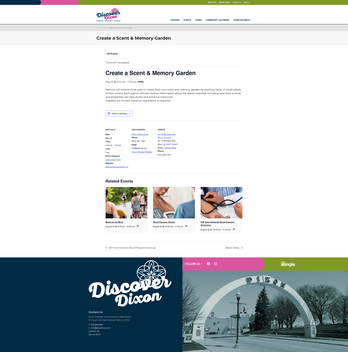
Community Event (113, 159)
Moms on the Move (114, 222)
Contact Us (94, 331)
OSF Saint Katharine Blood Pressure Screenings (132, 247)
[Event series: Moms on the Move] (138, 226)
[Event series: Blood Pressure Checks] (186, 226)
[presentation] (126, 202)
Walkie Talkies (233, 247)
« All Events (111, 53)
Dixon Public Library (140, 134)
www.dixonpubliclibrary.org (116, 166)
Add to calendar (119, 113)
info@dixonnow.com (100, 328)
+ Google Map (170, 147)
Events (104, 28)
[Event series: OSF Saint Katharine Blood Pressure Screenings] (234, 229)
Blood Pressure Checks (164, 222)
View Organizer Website (142, 151)
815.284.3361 (97, 324)
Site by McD (94, 334)
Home (99, 28)
